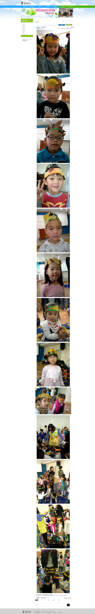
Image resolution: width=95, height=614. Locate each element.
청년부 (24, 28)
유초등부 (24, 25)
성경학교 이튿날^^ (43, 598)
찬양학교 (24, 29)
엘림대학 (24, 31)
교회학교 (66, 20)
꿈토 (23, 32)
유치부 (24, 24)
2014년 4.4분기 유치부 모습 (45, 597)
